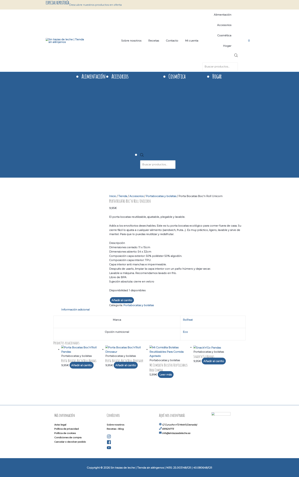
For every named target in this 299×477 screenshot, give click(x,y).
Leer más (166, 374)
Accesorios (136, 196)
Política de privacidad (66, 428)
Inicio (112, 196)
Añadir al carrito (122, 300)
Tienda (122, 196)
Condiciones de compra (67, 437)
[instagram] (109, 437)
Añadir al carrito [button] (81, 365)
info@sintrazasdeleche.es (176, 433)
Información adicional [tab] (75, 309)
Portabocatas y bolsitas (161, 196)
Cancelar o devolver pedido (70, 441)
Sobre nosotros (115, 424)
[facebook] (109, 443)
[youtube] (109, 449)
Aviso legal (60, 424)
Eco (185, 331)
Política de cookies (65, 433)
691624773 (168, 428)
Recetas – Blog (115, 428)
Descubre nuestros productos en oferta (95, 4)
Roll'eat (188, 319)
